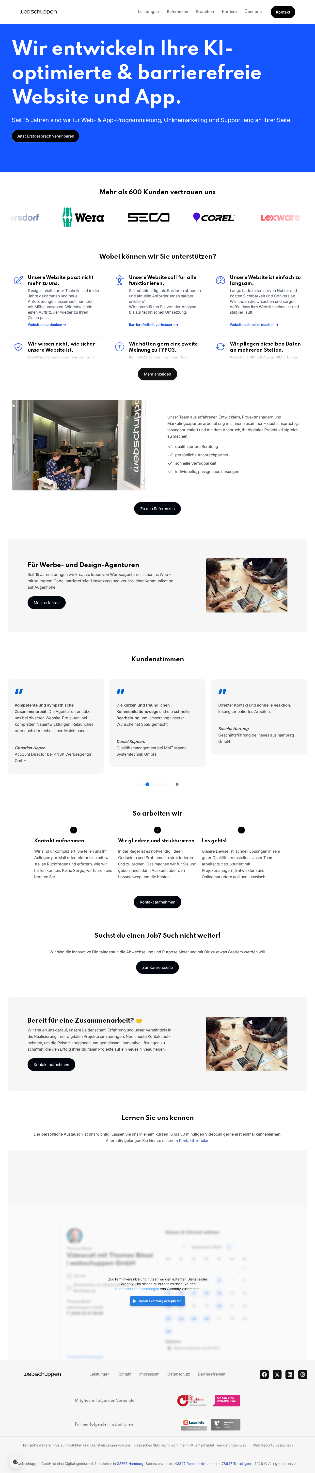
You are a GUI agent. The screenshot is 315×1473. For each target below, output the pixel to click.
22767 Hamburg (130, 1463)
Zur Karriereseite (157, 967)
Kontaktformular (193, 1140)
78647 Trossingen (236, 1463)
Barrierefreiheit (211, 1374)
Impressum (149, 1374)
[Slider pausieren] (177, 784)
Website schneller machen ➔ (254, 324)
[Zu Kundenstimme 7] (166, 784)
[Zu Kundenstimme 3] (147, 784)
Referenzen (177, 11)
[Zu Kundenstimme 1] (138, 784)
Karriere (229, 11)
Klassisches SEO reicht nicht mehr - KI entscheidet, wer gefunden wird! (190, 1445)
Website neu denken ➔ (47, 324)
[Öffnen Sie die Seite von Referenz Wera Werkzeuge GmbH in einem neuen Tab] (46, 217)
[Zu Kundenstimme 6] (161, 784)
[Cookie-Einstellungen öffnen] (15, 1462)
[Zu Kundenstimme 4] (152, 784)
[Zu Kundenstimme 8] (170, 784)
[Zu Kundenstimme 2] (142, 784)
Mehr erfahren (47, 602)
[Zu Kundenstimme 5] (157, 784)
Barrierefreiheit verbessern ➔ (154, 324)
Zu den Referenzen (157, 508)
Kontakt (283, 12)
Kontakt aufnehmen (157, 902)
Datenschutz (178, 1374)
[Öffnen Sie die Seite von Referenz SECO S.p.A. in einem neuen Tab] (112, 217)
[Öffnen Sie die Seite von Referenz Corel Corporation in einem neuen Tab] (177, 217)
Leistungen (148, 11)
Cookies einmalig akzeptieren (160, 1301)
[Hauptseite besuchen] (38, 12)
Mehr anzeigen (157, 374)
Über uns (253, 11)
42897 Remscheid (189, 1463)
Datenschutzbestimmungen (137, 1289)
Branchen (205, 11)
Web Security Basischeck (273, 1445)
